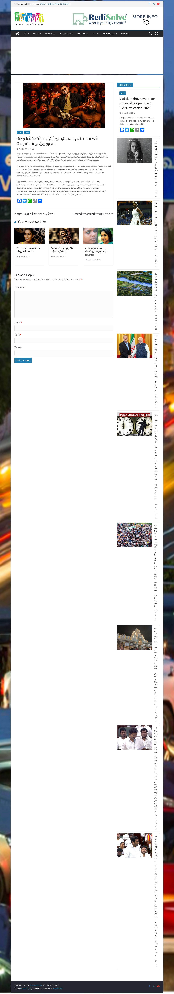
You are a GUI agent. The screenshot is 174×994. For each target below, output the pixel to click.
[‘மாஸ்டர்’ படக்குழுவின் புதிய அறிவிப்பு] (64, 229)
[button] (27, 33)
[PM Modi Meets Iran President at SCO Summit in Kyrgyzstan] (134, 372)
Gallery (81, 33)
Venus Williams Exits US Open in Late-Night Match (54, 3)
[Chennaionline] (17, 33)
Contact (125, 33)
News (35, 33)
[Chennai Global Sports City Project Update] (134, 301)
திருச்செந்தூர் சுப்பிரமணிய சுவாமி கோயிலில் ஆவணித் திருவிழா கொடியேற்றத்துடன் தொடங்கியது (156, 666)
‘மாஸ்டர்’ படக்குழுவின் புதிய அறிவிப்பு (62, 249)
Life (93, 33)
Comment (20, 287)
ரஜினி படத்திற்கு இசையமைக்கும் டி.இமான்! (35, 213)
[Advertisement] (87, 56)
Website (18, 347)
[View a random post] (156, 33)
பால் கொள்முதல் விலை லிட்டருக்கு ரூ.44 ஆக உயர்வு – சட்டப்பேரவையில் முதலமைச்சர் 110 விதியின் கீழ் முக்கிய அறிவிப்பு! (156, 770)
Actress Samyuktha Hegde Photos (28, 249)
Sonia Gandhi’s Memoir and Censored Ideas (156, 160)
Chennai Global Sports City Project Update (156, 293)
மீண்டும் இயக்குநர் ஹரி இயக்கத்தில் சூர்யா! (91, 213)
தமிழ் (24, 33)
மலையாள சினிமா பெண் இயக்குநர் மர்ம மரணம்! (96, 251)
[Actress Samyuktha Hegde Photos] (29, 229)
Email (17, 334)
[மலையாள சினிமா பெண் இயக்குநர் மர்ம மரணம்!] (98, 229)
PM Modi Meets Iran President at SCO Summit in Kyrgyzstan (156, 363)
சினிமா (27, 132)
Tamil (20, 132)
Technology (108, 33)
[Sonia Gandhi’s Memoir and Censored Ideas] (134, 168)
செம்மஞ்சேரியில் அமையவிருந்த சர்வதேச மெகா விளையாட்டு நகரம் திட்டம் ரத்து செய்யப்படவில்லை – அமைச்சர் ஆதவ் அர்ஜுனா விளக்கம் (156, 892)
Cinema (48, 33)
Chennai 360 (65, 33)
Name (18, 322)
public (123, 93)
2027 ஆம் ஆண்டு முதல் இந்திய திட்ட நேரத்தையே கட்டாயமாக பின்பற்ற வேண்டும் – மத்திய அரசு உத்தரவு (156, 458)
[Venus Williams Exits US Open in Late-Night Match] (134, 235)
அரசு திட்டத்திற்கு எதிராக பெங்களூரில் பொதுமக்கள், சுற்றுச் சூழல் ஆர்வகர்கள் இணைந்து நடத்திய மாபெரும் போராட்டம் (156, 565)
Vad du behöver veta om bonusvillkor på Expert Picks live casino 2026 (137, 103)
